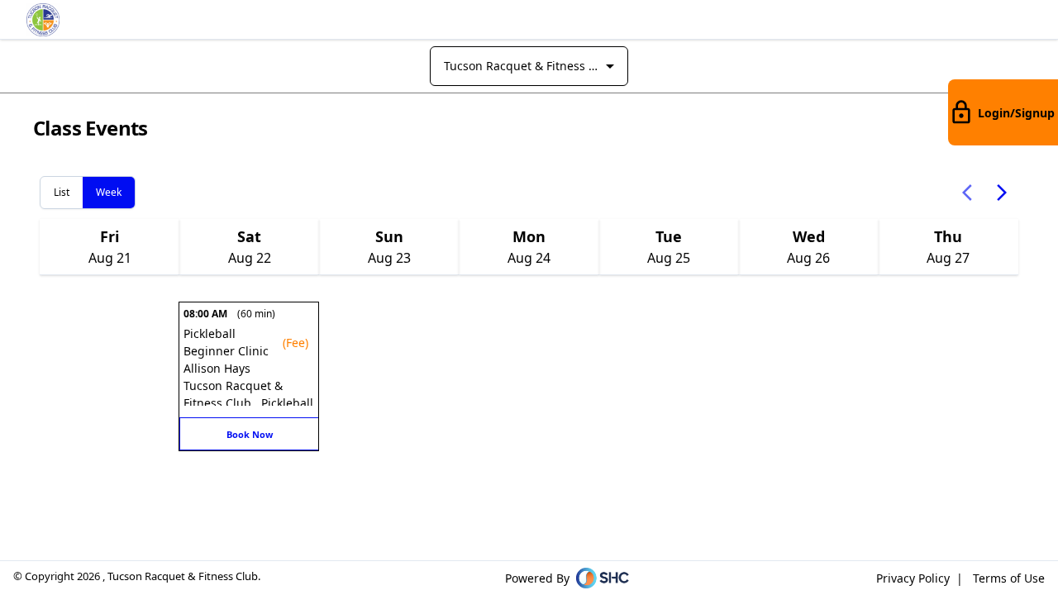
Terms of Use (1009, 578)
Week (109, 192)
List (61, 192)
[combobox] (529, 66)
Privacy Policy (913, 578)
